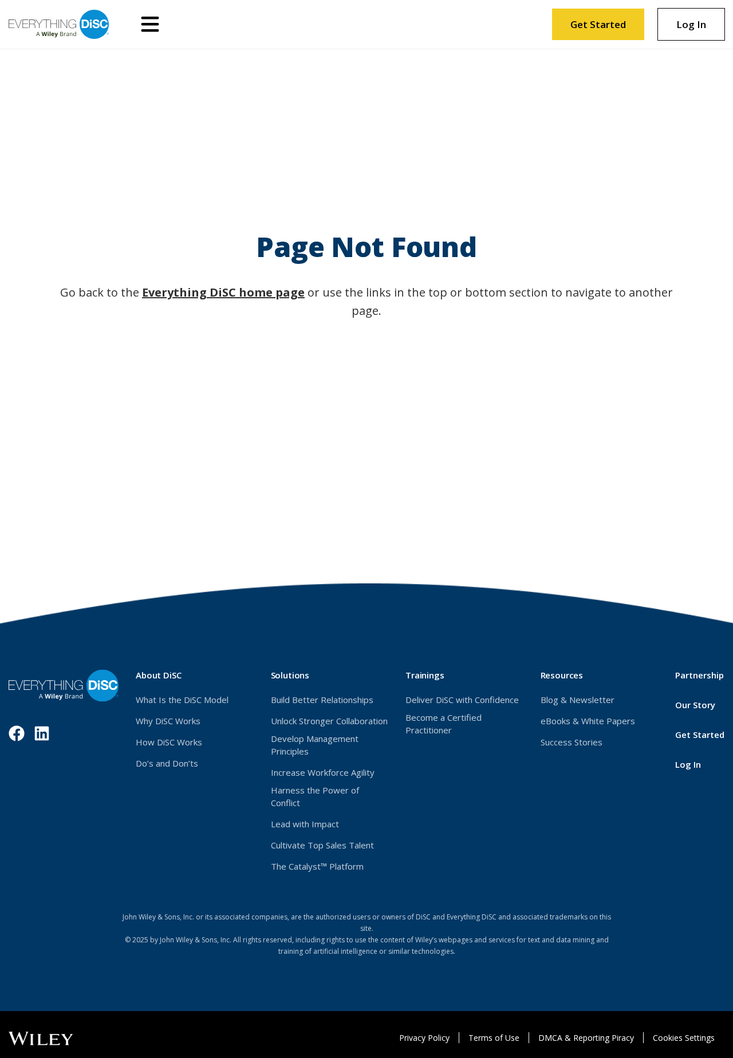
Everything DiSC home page (223, 292)
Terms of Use (493, 1037)
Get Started (598, 24)
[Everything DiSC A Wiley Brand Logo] (59, 24)
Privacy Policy (424, 1037)
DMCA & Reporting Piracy (586, 1037)
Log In (700, 28)
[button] (150, 24)
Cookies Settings (684, 1037)
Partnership (699, 675)
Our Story (695, 704)
